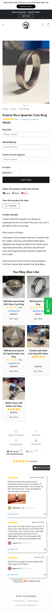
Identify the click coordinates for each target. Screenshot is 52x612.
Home (5, 109)
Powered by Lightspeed (26, 605)
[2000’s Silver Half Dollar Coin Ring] (14, 389)
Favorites (36, 435)
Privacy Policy (19, 601)
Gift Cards (36, 444)
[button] (26, 6)
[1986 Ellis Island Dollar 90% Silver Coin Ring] (14, 287)
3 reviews (24, 119)
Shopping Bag (16, 444)
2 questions (34, 119)
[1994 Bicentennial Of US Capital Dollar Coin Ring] (14, 336)
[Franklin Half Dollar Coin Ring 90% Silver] (38, 336)
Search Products (16, 435)
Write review (43, 467)
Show (48, 306)
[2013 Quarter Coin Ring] (38, 287)
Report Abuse (33, 601)
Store (13, 109)
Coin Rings (24, 109)
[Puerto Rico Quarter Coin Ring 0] (26, 72)
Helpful (12, 514)
